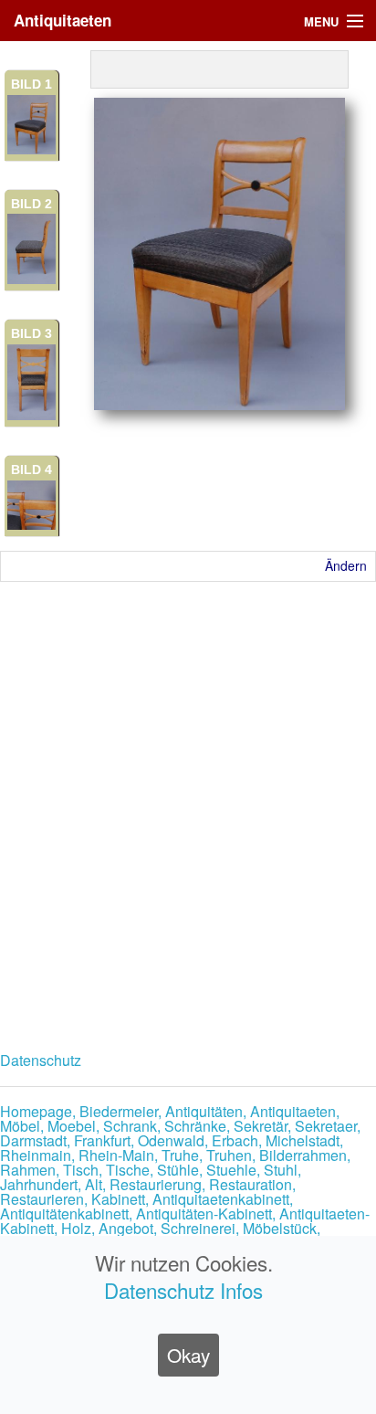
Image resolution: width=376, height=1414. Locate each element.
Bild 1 (31, 84)
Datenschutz (40, 1060)
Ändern (346, 565)
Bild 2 (31, 203)
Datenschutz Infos (183, 1289)
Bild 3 (31, 333)
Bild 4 (31, 469)
